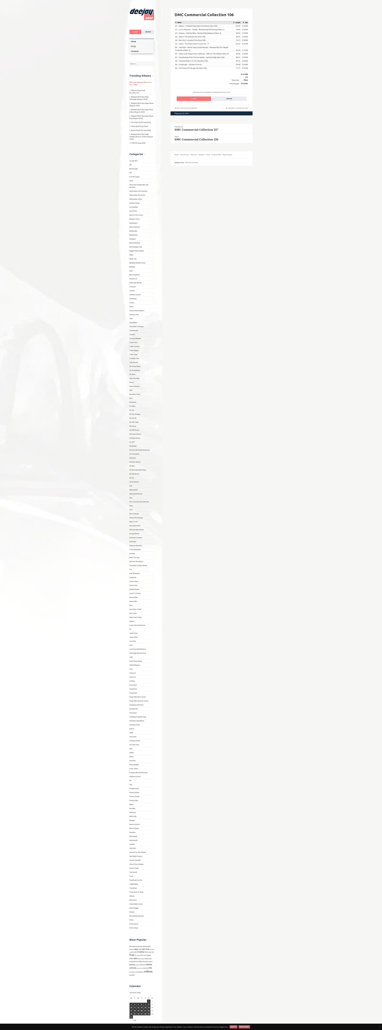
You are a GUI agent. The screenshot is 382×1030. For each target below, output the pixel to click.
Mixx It (131, 729)
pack (143, 961)
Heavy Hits (133, 601)
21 (145, 1011)
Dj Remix (132, 458)
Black (131, 255)
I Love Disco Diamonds (137, 625)
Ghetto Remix (134, 589)
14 (145, 1007)
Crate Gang (133, 354)
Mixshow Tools (134, 725)
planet (150, 961)
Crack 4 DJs (133, 342)
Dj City (131, 410)
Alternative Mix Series (137, 195)
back (133, 946)
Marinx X (132, 673)
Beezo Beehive (134, 243)
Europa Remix (134, 533)
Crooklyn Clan (134, 358)
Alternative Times (135, 199)
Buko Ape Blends (135, 283)
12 (138, 1007)
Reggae (132, 820)
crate (135, 952)
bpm (131, 271)
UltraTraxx (133, 900)
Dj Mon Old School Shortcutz (139, 450)
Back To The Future (136, 215)
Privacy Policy (216, 155)
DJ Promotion (134, 454)
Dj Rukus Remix (134, 462)
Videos (131, 912)
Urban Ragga (133, 908)
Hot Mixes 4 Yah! (135, 609)
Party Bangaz (134, 764)
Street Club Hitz (135, 860)
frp (135, 955)
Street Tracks (134, 868)
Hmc (131, 605)
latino (139, 958)
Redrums (132, 812)
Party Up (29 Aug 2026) (139, 126)
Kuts (131, 645)
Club (131, 318)
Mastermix (133, 689)
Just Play (132, 641)
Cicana (131, 302)
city (140, 949)
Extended (132, 541)
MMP (131, 733)
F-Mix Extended (135, 549)
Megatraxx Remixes (136, 705)
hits (141, 955)
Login (135, 32)
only (139, 961)
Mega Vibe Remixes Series (138, 701)
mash (142, 958)
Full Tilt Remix (134, 573)
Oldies (131, 753)
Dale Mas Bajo (134, 378)
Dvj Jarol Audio (134, 525)
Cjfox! (131, 306)
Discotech (132, 402)
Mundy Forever (134, 741)
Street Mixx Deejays (136, 864)
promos (137, 965)
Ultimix (131, 896)
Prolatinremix (134, 788)
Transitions (133, 888)
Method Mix (133, 709)
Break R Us (133, 279)
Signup (148, 32)
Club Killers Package (136, 326)
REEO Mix (132, 816)
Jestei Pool (133, 633)
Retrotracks (133, 840)
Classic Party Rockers (136, 310)
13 (142, 1007)
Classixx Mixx (134, 314)
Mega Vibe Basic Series (137, 697)
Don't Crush (133, 522)
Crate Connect (134, 346)
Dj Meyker (133, 446)
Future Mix (133, 585)
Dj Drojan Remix (135, 434)
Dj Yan (131, 478)
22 (149, 1011)
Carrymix (132, 287)
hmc (144, 955)
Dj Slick (131, 466)
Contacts (135, 51)
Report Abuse (227, 155)
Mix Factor (133, 713)
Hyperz (131, 621)
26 (138, 1014)
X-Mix (131, 920)
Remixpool (133, 836)
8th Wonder (133, 169)
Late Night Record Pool (137, 653)
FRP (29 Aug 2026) (138, 143)
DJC (130, 486)
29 (149, 1014)
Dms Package (134, 514)
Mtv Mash (132, 737)
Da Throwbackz (134, 370)
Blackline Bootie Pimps (137, 263)
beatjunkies (147, 946)
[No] (380, 1027)
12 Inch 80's (133, 161)
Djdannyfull (133, 490)
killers (131, 958)
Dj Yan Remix (134, 482)
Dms (131, 510)
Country (132, 334)
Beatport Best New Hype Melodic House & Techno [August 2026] (141, 136)
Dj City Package (134, 414)
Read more (244, 1027)
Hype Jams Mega (135, 617)
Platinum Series (135, 776)
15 (149, 1007)
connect (152, 949)
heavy (138, 955)
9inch (131, 181)
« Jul (134, 1020)
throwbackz (132, 972)
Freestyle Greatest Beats (138, 565)
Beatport (132, 239)
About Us (193, 155)
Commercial (133, 330)
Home (133, 41)
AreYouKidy (133, 207)
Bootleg (132, 267)
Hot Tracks (133, 613)
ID (130, 629)
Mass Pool (133, 685)
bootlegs (131, 949)
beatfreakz (139, 946)
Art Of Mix (133, 211)
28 (145, 1014)
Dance (131, 382)
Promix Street (134, 796)
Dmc (131, 498)
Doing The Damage (136, 518)
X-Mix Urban (133, 928)
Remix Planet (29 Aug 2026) (141, 130)
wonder (132, 975)
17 (131, 1011)
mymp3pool (133, 961)
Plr (130, 780)
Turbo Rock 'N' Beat (136, 892)
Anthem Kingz (134, 203)
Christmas (132, 298)
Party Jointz (133, 768)
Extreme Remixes (135, 545)
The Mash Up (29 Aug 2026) (141, 122)
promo (132, 964)
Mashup (132, 681)
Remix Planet (134, 828)
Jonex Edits (133, 637)
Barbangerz (133, 223)
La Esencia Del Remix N (137, 649)
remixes (132, 968)
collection (231, 108)
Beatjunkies (133, 235)
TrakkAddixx (133, 884)
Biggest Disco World (136, 251)
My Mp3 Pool (134, 745)
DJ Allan (132, 406)
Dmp (131, 506)
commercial (240, 108)
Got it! (233, 1027)
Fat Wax (132, 553)
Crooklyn (141, 952)
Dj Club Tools (134, 422)
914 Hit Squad (134, 177)
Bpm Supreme (134, 275)
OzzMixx (132, 760)
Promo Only (133, 800)
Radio (131, 804)
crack (131, 952)
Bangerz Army (134, 219)
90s (130, 173)
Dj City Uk (132, 418)
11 (135, 1007)
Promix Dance (134, 792)
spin (141, 968)
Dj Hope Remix (134, 438)
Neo (130, 749)
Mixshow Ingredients (136, 721)
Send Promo (184, 155)
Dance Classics (134, 386)
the (150, 967)
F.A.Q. (133, 46)
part (146, 961)
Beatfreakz (133, 231)
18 (135, 1011)
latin (136, 958)
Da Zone (132, 374)
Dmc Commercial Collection (139, 502)
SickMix (132, 844)
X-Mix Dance (133, 924)
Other (131, 756)
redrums (142, 965)
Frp (130, 569)
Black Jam (132, 259)
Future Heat (133, 581)
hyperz (149, 955)
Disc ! (131, 398)
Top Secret (133, 872)
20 (142, 1011)
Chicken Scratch (135, 295)
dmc (146, 952)
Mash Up (132, 677)
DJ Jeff (132, 442)
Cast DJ (132, 291)
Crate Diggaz (134, 350)
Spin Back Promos (135, 856)
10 (131, 1007)
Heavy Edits (133, 597)
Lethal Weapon (134, 665)
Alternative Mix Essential (138, 191)
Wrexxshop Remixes (136, 916)
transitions (140, 972)
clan (143, 949)
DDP (131, 390)
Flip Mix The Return (136, 561)
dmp (149, 952)
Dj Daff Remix (134, 430)
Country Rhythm (135, 338)
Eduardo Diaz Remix (136, 529)
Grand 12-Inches (135, 593)
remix (149, 964)
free (131, 954)
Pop (130, 784)
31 (131, 1017)
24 (131, 1014)
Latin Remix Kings (135, 661)
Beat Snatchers (134, 227)
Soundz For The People (137, 852)
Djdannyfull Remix (135, 494)
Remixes (132, 832)
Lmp (131, 669)
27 (142, 1014)
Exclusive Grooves (135, 537)
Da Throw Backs (135, 366)
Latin (131, 657)
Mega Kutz (133, 693)
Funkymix (132, 577)
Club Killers (133, 322)
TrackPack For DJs (135, 880)
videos (148, 971)
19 (138, 1011)
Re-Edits (132, 808)
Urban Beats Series (136, 904)
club (147, 949)
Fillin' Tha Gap (134, 557)
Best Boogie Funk (135, 247)
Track (131, 876)
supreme (145, 968)
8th (130, 946)
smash (138, 968)
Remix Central (134, 824)
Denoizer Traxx (134, 394)
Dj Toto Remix (134, 474)
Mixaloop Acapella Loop (137, 717)
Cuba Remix (133, 362)
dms (152, 952)
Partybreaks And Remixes (138, 772)
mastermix (148, 958)
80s (130, 165)
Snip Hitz (132, 848)
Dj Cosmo (132, 426)
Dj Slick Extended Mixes (137, 470)
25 (135, 1014)
